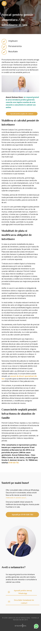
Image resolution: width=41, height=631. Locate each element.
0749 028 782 (13, 462)
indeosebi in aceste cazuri (16, 497)
